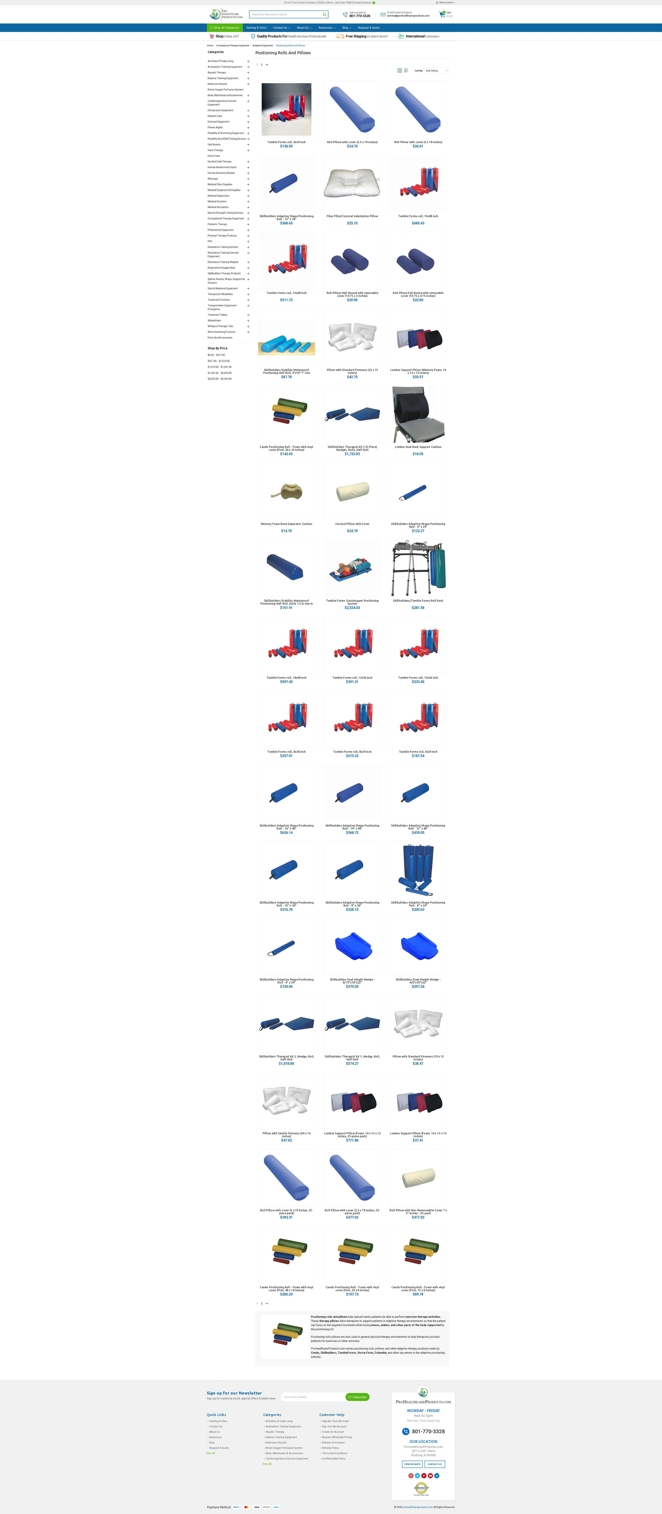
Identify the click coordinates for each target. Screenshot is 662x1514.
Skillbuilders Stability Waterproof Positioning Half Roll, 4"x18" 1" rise (286, 371)
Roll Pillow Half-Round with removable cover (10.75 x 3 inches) (352, 294)
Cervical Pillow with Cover (352, 523)
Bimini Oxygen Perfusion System (225, 89)
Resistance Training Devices (223, 247)
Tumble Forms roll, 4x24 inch (286, 142)
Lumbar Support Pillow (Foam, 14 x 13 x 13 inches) (418, 1135)
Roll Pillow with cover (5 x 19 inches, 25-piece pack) (286, 1212)
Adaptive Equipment (263, 45)
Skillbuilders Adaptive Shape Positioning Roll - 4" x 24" (418, 525)
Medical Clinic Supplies (220, 184)
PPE (210, 241)
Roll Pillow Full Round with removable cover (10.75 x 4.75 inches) (418, 294)
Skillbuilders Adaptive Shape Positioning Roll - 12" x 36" (287, 218)
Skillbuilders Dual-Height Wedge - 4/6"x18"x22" (418, 981)
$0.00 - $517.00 (216, 355)
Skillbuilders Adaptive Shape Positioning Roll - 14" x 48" (352, 827)
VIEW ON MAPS (412, 1464)
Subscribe (359, 1397)
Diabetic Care (215, 116)
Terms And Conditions (334, 1453)
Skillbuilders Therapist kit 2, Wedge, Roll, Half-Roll (286, 1058)
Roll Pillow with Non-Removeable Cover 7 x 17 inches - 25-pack (418, 1212)
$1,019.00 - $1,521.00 (220, 366)
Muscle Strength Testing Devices (225, 212)
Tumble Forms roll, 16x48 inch (418, 216)
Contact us (280, 27)
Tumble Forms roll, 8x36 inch (286, 751)
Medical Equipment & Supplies (224, 190)
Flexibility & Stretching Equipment (226, 133)
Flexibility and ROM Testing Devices (227, 138)
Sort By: (419, 70)
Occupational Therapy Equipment (232, 45)
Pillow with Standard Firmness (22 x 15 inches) (352, 371)
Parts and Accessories (220, 337)
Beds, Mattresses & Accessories (225, 95)
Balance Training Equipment (223, 78)
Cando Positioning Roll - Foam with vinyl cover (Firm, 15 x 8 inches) (418, 1289)
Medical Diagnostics (218, 195)
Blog (345, 27)
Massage (213, 178)
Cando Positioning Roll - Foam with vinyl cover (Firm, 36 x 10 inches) (286, 448)
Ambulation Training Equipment (225, 66)
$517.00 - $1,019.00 (219, 361)
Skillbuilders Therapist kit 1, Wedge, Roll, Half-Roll (352, 1058)
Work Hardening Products (221, 332)
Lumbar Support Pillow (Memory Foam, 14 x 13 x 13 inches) (418, 371)
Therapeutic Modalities (220, 294)
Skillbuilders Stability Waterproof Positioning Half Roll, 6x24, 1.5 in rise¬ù (286, 602)
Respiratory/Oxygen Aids (221, 267)
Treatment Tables (217, 314)
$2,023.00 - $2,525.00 (220, 378)
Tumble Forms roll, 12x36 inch (352, 677)
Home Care (214, 155)
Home (210, 45)
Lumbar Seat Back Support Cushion (418, 446)
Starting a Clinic (256, 27)
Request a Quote (369, 27)
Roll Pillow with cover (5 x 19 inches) (418, 142)
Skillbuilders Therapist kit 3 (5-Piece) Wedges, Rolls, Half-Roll (352, 448)
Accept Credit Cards (421, 1495)
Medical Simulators (218, 207)
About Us (303, 27)
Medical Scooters (217, 201)
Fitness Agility (215, 127)
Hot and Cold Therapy (220, 161)
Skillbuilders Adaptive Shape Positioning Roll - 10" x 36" (287, 904)
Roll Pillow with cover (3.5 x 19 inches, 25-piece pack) (352, 1212)
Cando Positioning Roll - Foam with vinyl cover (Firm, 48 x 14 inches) (286, 1289)
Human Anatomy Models (221, 173)
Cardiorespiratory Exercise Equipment (287, 1458)
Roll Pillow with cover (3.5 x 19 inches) (352, 142)
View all (210, 1453)
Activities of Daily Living (220, 61)
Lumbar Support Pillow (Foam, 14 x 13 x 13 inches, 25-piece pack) (352, 1135)
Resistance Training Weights (223, 262)
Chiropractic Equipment (220, 110)
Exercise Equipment (218, 121)
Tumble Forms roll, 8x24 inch (352, 751)
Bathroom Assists (217, 84)
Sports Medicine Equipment (223, 288)
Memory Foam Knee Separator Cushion (286, 523)
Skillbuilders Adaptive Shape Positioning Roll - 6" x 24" (287, 981)
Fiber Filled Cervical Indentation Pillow (352, 216)
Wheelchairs (214, 320)
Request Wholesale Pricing (337, 1437)
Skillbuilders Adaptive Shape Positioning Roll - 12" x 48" (418, 827)
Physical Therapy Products (222, 235)
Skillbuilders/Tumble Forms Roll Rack (418, 600)
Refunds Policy (330, 1447)
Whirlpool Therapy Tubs (220, 326)
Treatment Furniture (219, 299)
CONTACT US (435, 1464)
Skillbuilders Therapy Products (224, 273)
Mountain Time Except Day (423, 1420)
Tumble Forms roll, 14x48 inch (287, 677)
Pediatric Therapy (217, 224)
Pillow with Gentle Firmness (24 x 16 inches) (286, 1135)
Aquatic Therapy (217, 72)
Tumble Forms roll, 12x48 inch (287, 292)
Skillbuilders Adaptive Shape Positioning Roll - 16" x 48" (287, 827)
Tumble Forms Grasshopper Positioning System (352, 602)
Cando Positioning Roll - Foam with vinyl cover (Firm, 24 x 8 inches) (352, 1289)
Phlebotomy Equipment (220, 230)
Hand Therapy (215, 150)
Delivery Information (333, 1442)
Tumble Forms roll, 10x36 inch (418, 677)
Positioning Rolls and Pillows (290, 45)
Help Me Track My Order (335, 1421)
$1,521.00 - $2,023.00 (220, 373)
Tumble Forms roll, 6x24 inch (418, 751)
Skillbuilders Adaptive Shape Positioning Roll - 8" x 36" (352, 904)
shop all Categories (226, 27)
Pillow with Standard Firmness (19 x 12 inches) (418, 1058)
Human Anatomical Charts (222, 167)
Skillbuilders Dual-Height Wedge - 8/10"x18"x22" (352, 981)
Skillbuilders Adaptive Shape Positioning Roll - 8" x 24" (418, 904)
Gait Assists (214, 144)
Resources (326, 27)
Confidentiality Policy (333, 1458)
